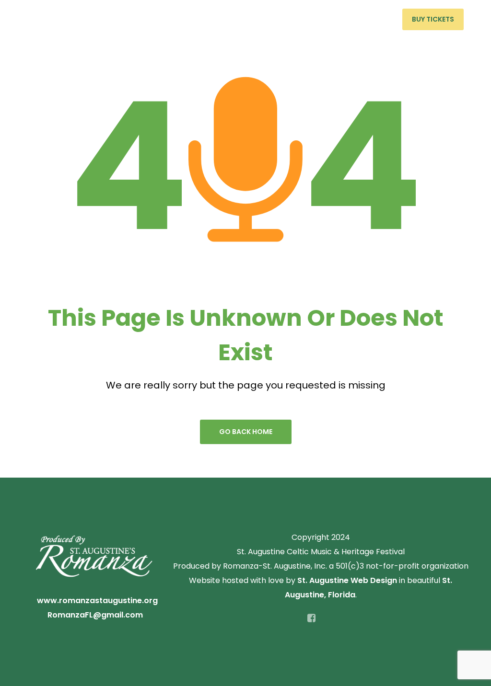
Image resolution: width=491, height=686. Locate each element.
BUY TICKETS (433, 19)
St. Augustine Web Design (347, 580)
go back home (245, 431)
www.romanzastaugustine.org (97, 600)
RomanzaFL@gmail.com (95, 614)
